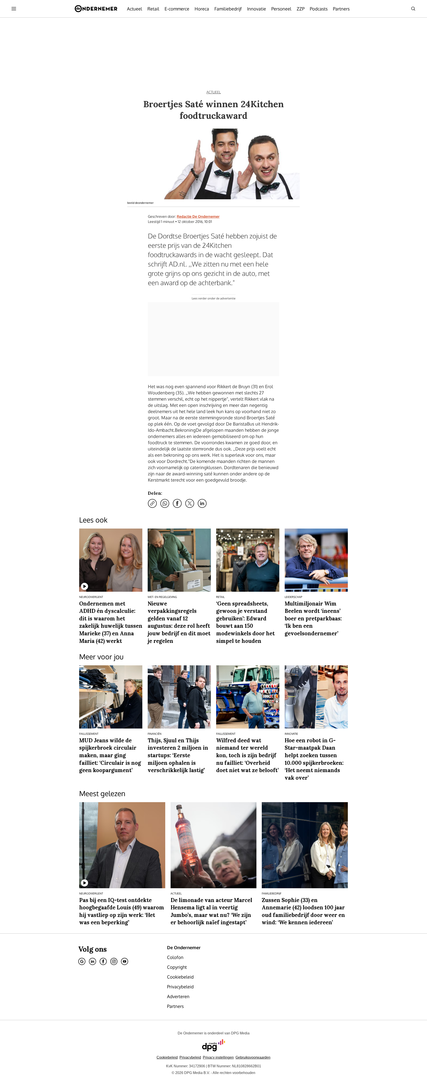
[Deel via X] (189, 503)
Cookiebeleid (167, 1057)
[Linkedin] (92, 961)
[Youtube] (124, 961)
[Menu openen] (14, 9)
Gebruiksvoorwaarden (253, 1057)
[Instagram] (113, 961)
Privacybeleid (190, 1057)
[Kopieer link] (152, 503)
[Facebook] (103, 961)
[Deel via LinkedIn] (202, 503)
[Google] (81, 961)
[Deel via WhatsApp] (164, 503)
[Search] (413, 9)
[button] (218, 1057)
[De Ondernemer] (96, 8)
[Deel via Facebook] (177, 503)
